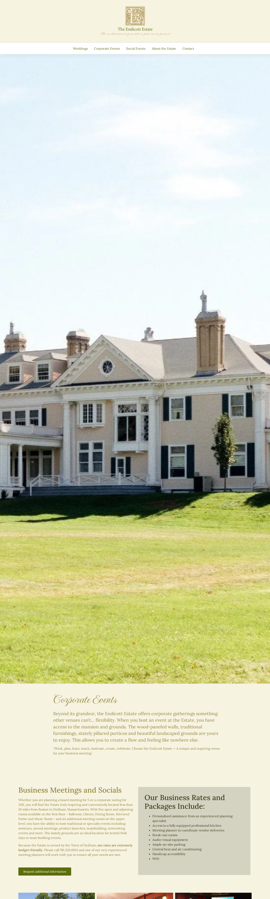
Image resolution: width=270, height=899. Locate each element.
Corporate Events (107, 48)
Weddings (80, 48)
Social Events (135, 48)
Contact (188, 48)
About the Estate (164, 48)
